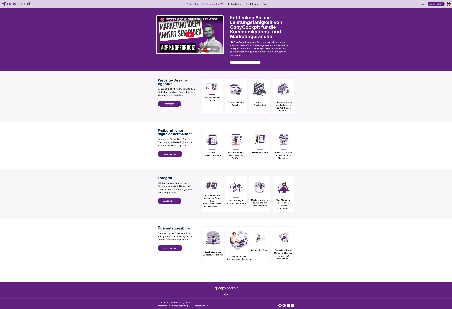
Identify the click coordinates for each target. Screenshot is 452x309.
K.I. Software (252, 4)
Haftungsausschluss (178, 306)
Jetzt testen (436, 4)
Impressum (162, 306)
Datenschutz (199, 306)
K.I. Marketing (234, 4)
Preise (266, 4)
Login (422, 4)
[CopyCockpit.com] (46, 4)
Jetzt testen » (169, 104)
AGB (190, 306)
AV (208, 306)
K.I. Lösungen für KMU (213, 4)
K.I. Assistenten (191, 4)
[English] (226, 294)
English (226, 294)
